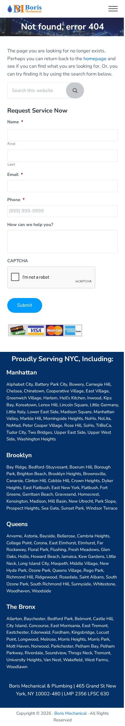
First (11, 143)
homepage (94, 58)
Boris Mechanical (70, 713)
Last (11, 164)
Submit (24, 305)
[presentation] (51, 277)
